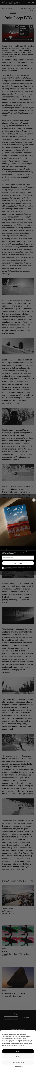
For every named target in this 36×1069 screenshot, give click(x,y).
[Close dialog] (34, 500)
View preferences (18, 1062)
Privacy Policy (18, 1066)
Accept (18, 1051)
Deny (18, 1057)
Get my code (18, 563)
